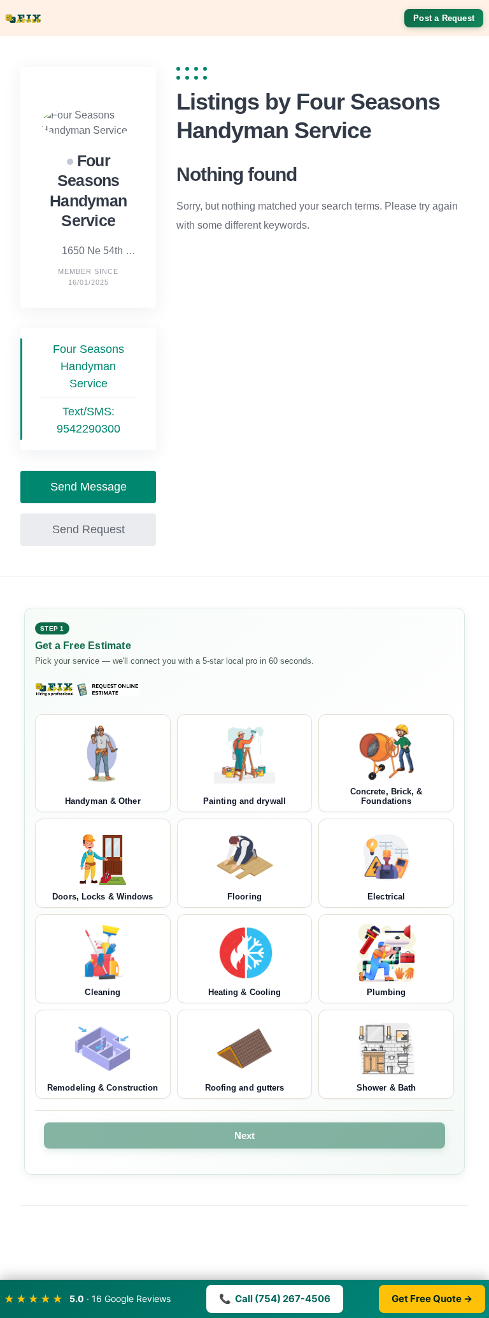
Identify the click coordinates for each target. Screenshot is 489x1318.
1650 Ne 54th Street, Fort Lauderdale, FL (99, 250)
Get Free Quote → (432, 1299)
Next (244, 1135)
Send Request (88, 529)
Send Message (88, 486)
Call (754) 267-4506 (274, 1299)
